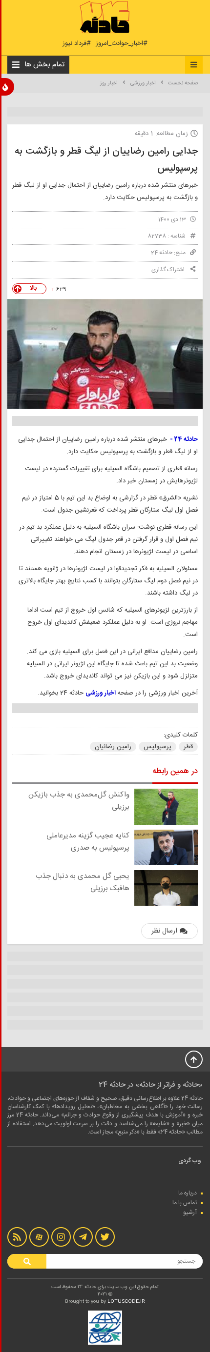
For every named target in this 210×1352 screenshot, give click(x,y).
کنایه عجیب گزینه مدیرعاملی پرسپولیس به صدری (87, 842)
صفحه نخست (183, 83)
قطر (188, 747)
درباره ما (187, 1193)
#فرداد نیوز (77, 43)
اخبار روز (109, 83)
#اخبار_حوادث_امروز (121, 43)
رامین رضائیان (113, 747)
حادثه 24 (161, 253)
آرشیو (190, 1212)
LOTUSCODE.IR (126, 1302)
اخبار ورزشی (143, 83)
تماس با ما (184, 1203)
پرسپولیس (157, 747)
